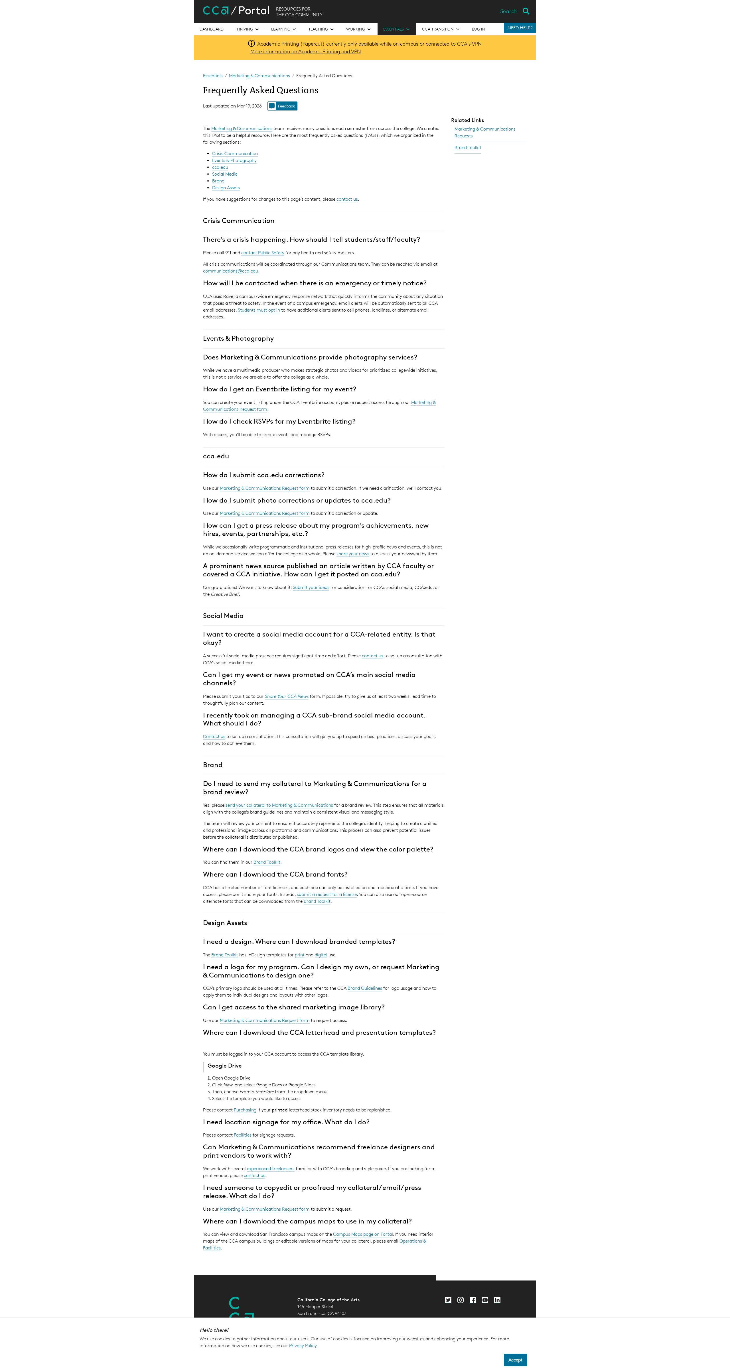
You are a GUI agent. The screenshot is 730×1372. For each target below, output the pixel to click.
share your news (352, 553)
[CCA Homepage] (241, 1310)
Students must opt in (259, 310)
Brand (218, 181)
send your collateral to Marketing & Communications (279, 805)
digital (321, 955)
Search (509, 11)
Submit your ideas (311, 587)
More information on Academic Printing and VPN (305, 51)
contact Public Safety (262, 252)
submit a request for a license (327, 894)
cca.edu (220, 167)
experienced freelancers (271, 1168)
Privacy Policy (303, 1345)
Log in (478, 29)
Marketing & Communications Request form (265, 488)
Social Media (225, 174)
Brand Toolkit (267, 862)
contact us (347, 199)
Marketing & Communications (259, 75)
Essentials (213, 75)
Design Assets (226, 187)
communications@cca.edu (230, 271)
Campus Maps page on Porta (362, 1234)
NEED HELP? (520, 28)
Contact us (214, 736)
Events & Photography (234, 160)
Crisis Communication (235, 153)
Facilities (243, 1135)
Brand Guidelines (365, 988)
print (300, 955)
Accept (515, 1360)
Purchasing (245, 1110)
